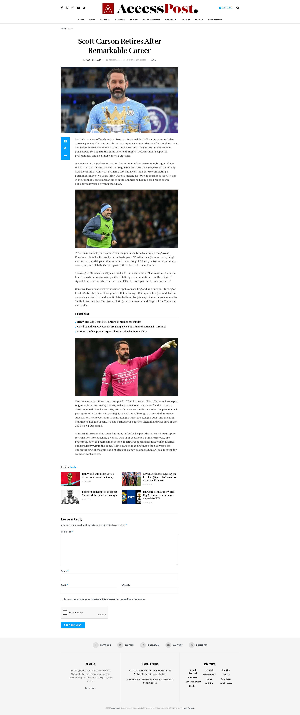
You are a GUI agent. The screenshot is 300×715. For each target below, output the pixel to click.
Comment (67, 531)
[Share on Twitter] (65, 148)
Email (64, 584)
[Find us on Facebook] (61, 8)
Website (126, 585)
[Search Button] (237, 8)
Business (120, 19)
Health (134, 19)
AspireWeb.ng (189, 708)
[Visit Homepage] (150, 8)
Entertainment (151, 19)
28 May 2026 (147, 485)
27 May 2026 (147, 503)
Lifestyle (170, 19)
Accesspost (115, 708)
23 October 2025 (113, 59)
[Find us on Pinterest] (84, 8)
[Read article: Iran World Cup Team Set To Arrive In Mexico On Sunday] (70, 479)
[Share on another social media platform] (65, 156)
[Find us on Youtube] (78, 8)
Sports (199, 19)
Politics (105, 19)
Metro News (209, 674)
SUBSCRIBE (226, 7)
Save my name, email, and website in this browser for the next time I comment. (104, 599)
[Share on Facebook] (65, 141)
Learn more (90, 688)
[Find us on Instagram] (73, 8)
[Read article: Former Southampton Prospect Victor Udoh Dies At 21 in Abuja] (70, 497)
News (92, 19)
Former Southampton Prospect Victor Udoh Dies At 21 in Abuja (112, 331)
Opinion (185, 19)
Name (65, 570)
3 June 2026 (86, 481)
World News (215, 19)
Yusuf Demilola (93, 59)
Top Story (226, 678)
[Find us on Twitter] (67, 8)
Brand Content (192, 671)
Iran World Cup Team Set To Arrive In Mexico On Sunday (109, 321)
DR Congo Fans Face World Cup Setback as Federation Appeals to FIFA (158, 495)
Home (81, 19)
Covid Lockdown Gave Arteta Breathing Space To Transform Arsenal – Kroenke (121, 326)
